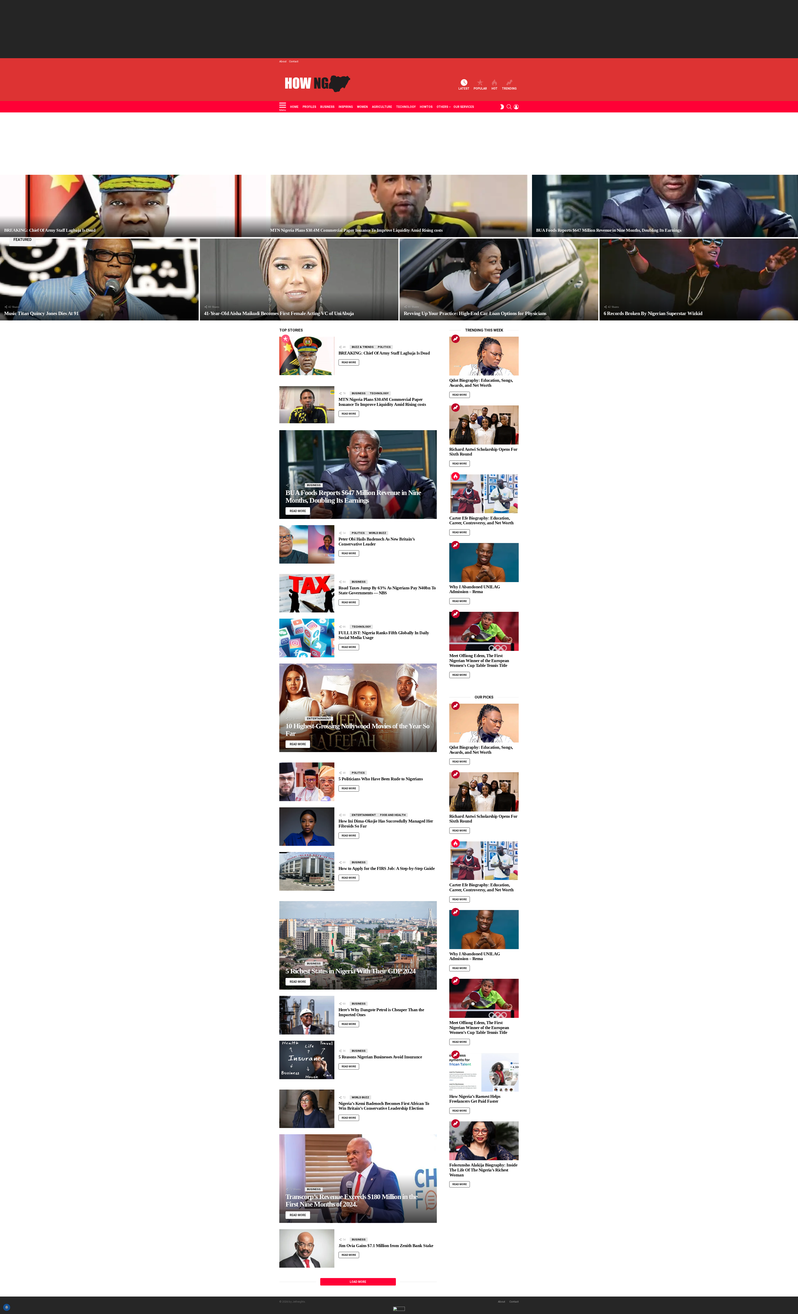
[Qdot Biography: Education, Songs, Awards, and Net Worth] (484, 356)
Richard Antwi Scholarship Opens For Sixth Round (483, 452)
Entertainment (319, 718)
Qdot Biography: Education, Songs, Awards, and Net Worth (481, 383)
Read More (349, 362)
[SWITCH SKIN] (502, 107)
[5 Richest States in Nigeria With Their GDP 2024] (358, 945)
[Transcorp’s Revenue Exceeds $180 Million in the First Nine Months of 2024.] (358, 1178)
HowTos (426, 106)
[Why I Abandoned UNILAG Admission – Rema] (484, 562)
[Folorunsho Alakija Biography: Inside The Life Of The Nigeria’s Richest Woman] (484, 1140)
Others (442, 106)
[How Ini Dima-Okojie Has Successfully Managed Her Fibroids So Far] (306, 826)
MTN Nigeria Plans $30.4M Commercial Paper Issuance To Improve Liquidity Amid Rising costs (382, 402)
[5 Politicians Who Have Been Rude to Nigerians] (306, 781)
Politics (384, 347)
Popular (480, 88)
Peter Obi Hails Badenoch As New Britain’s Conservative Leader (377, 542)
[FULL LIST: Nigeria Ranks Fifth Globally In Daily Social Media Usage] (306, 638)
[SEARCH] (509, 107)
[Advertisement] (399, 29)
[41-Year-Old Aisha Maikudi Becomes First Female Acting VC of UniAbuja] (299, 279)
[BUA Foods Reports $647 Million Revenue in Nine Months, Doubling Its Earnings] (665, 206)
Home (294, 106)
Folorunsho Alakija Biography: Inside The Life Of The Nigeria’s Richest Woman (483, 1170)
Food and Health (393, 814)
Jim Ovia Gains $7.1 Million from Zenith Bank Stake (386, 1245)
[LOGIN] (516, 107)
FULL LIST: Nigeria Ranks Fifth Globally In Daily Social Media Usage (384, 635)
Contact (293, 61)
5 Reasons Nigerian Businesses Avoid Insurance (380, 1056)
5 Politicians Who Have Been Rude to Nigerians (381, 778)
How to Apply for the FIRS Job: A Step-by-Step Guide (387, 868)
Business (327, 106)
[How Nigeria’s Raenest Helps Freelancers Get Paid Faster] (484, 1072)
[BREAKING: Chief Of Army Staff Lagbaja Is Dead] (133, 206)
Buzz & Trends (363, 347)
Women (362, 106)
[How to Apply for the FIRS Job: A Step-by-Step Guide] (306, 871)
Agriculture (382, 106)
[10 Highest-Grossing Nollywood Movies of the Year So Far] (358, 708)
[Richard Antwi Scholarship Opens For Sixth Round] (484, 425)
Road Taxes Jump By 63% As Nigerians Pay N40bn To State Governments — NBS (387, 590)
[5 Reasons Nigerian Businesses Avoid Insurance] (306, 1060)
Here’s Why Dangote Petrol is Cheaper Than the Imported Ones (381, 1012)
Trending (509, 88)
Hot (494, 88)
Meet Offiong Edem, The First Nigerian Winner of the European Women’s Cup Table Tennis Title (479, 660)
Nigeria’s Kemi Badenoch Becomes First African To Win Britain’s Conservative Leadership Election (384, 1106)
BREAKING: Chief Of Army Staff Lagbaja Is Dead (384, 353)
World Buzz (377, 532)
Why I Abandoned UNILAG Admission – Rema (474, 589)
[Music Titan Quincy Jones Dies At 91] (99, 279)
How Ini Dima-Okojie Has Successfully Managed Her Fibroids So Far (386, 824)
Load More (358, 1281)
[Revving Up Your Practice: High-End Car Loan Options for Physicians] (499, 279)
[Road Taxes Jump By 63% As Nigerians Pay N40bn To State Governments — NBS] (306, 593)
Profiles (309, 106)
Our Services (463, 106)
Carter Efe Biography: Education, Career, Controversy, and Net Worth (481, 521)
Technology (406, 106)
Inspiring (346, 106)
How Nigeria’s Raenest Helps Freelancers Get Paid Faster (474, 1099)
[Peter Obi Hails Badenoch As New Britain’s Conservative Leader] (306, 544)
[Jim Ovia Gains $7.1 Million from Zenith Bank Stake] (306, 1248)
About (283, 61)
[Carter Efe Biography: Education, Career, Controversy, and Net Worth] (484, 493)
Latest (463, 88)
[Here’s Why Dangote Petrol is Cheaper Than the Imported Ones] (306, 1015)
